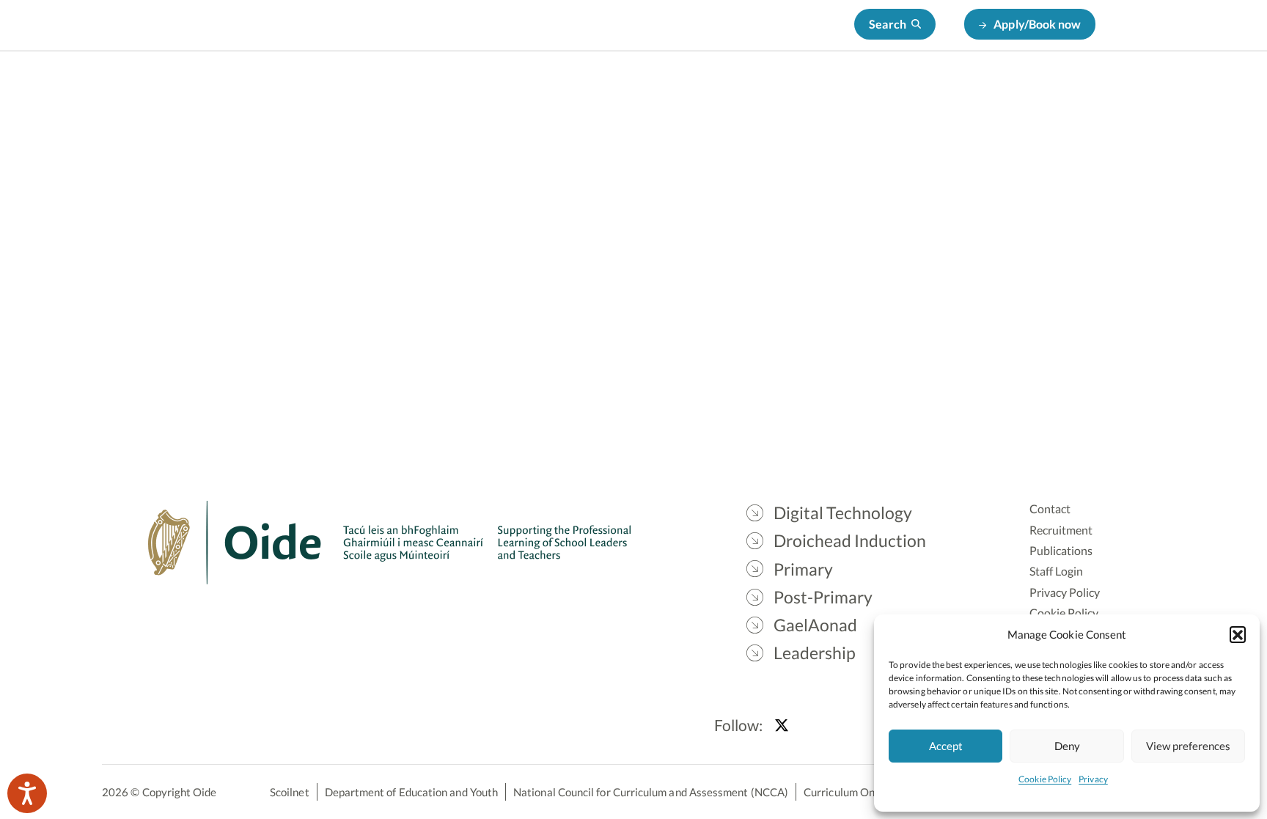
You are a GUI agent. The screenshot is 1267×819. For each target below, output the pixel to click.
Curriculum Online (848, 791)
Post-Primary (800, 88)
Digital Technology (475, 88)
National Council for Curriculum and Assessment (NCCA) (650, 791)
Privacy (1093, 779)
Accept (946, 745)
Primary (713, 88)
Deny (1067, 745)
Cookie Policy (1044, 779)
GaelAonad (895, 88)
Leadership (983, 88)
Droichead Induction (608, 88)
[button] (1237, 634)
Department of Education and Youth (411, 791)
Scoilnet (289, 791)
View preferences (1188, 745)
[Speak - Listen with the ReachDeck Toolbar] (27, 793)
